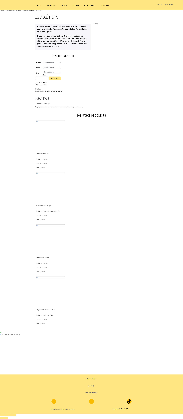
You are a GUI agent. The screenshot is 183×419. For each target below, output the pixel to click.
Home (2, 10)
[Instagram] (91, 401)
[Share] (10, 415)
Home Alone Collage (43, 206)
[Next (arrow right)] (6, 418)
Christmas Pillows (48, 315)
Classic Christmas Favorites (51, 211)
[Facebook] (53, 401)
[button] (91, 378)
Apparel (38, 62)
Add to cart (55, 78)
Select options (40, 167)
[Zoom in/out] (2, 415)
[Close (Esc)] (14, 415)
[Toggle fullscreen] (6, 415)
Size (37, 73)
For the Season (9, 10)
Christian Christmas (29, 10)
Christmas (18, 10)
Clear (44, 75)
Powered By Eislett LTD (120, 409)
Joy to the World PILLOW (45, 310)
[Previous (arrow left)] (2, 418)
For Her (45, 159)
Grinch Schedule (42, 154)
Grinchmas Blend (42, 258)
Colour (38, 67)
